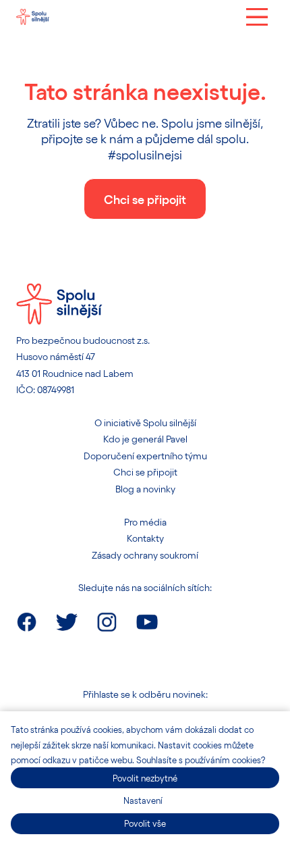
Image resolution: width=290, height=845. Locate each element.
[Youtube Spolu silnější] (146, 622)
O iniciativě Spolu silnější (145, 422)
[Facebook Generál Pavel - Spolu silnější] (26, 622)
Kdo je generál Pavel (145, 438)
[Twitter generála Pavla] (66, 622)
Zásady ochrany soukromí (145, 555)
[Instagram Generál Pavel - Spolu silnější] (106, 622)
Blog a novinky (145, 488)
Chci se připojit (145, 472)
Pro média (145, 522)
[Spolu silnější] (32, 17)
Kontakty (145, 538)
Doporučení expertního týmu (145, 455)
